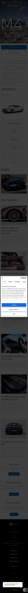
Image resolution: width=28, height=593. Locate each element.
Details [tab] (10, 281)
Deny (14, 313)
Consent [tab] (4, 281)
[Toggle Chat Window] (25, 590)
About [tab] (24, 281)
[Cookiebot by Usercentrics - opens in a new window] (20, 278)
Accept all (14, 305)
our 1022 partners (10, 288)
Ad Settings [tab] (17, 281)
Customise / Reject (13, 309)
